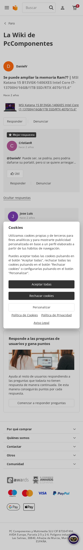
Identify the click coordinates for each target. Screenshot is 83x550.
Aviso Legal (41, 323)
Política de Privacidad (56, 315)
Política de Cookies (24, 315)
